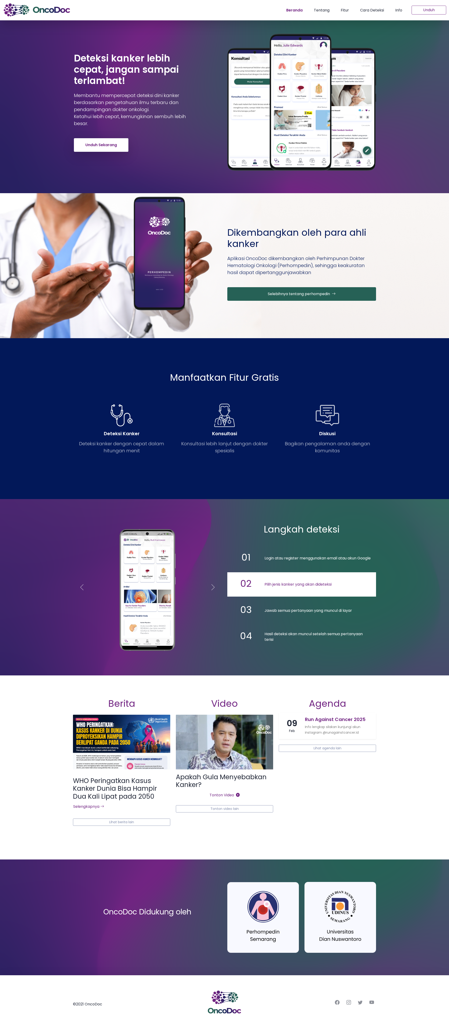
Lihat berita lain (121, 822)
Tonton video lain (224, 808)
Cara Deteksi (372, 10)
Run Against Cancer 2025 (335, 719)
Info (398, 10)
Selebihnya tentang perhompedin (300, 294)
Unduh (429, 10)
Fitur (345, 10)
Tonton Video (223, 795)
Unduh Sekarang (101, 145)
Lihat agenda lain (327, 748)
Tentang (322, 10)
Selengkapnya (86, 806)
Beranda (294, 10)
